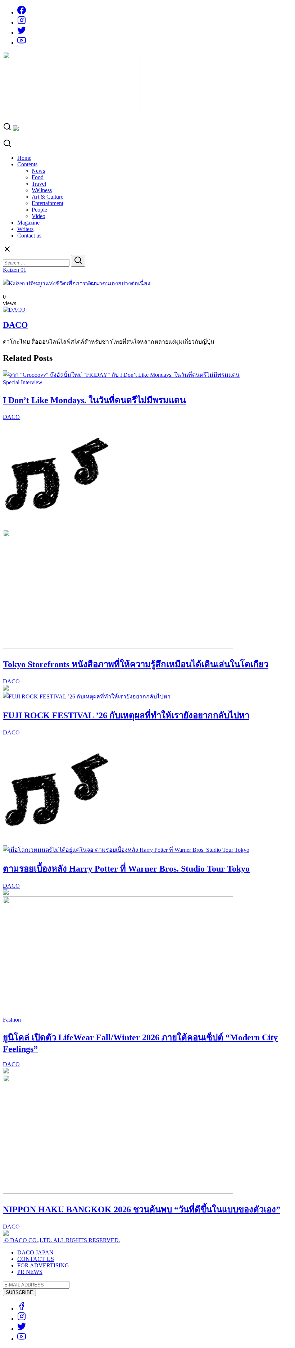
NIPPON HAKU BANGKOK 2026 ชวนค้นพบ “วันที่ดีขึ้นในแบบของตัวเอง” (141, 1209)
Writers (25, 229)
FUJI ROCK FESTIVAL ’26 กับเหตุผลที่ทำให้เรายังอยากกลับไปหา (126, 715)
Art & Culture (47, 197)
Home (24, 158)
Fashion (12, 1020)
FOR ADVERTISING (43, 1265)
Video (38, 216)
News (38, 171)
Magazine (28, 223)
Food (38, 177)
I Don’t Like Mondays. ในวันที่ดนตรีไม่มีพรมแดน (94, 400)
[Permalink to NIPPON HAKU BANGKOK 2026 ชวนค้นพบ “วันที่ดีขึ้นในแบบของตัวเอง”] (118, 1192)
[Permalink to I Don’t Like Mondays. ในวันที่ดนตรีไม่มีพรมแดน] (121, 375)
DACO (15, 325)
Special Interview (22, 382)
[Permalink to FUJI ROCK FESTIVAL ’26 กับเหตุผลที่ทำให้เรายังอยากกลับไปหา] (87, 696)
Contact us (29, 235)
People (39, 210)
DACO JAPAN (35, 1252)
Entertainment (47, 203)
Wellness (42, 190)
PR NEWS (29, 1272)
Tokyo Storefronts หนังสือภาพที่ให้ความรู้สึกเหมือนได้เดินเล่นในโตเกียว (135, 664)
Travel (39, 184)
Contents (27, 164)
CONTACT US (35, 1259)
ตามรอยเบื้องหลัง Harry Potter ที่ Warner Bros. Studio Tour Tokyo (126, 868)
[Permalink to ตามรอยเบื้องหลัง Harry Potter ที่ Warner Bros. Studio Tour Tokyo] (126, 850)
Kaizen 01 (14, 270)
